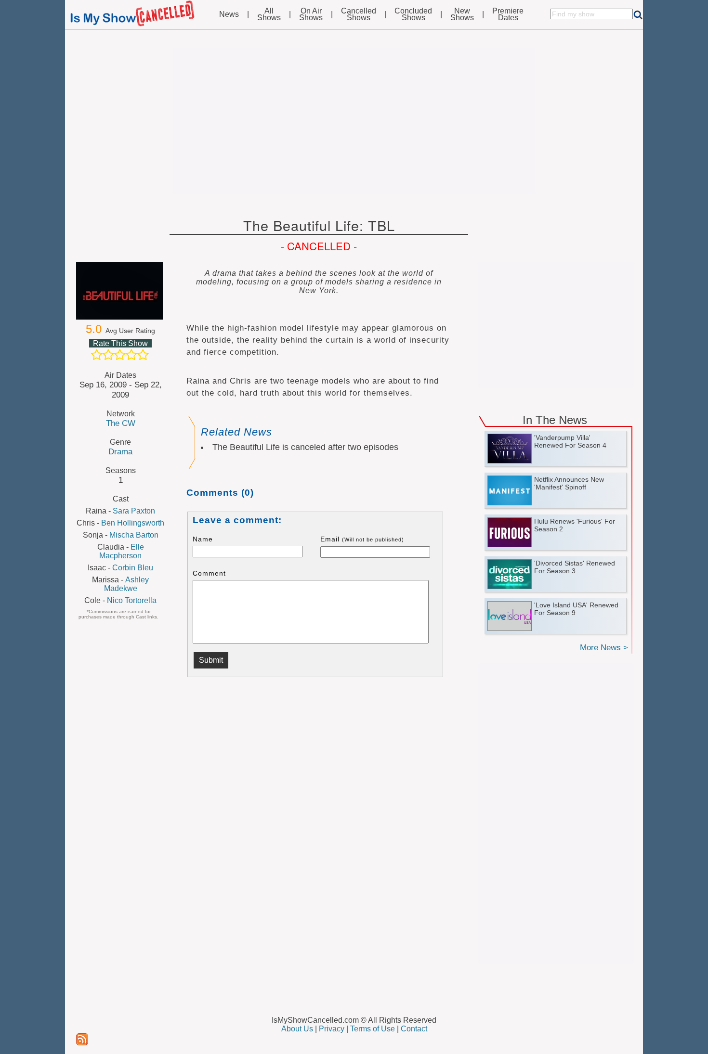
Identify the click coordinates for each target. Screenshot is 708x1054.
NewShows (462, 14)
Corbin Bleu (132, 568)
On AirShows (311, 14)
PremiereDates (508, 14)
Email (362, 539)
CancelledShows (358, 14)
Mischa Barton (133, 535)
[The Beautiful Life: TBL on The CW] (120, 291)
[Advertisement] (354, 121)
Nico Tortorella (132, 600)
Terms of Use (372, 1029)
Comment (209, 573)
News (229, 14)
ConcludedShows (413, 14)
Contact (414, 1029)
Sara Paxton (134, 511)
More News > (604, 647)
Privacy (331, 1029)
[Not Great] (108, 354)
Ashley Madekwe (126, 584)
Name (203, 539)
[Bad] (97, 354)
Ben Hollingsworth (132, 523)
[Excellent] (143, 354)
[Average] (120, 354)
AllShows (269, 14)
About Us (297, 1029)
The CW (120, 423)
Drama (120, 451)
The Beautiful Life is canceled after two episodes (305, 447)
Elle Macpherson (121, 551)
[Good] (131, 354)
